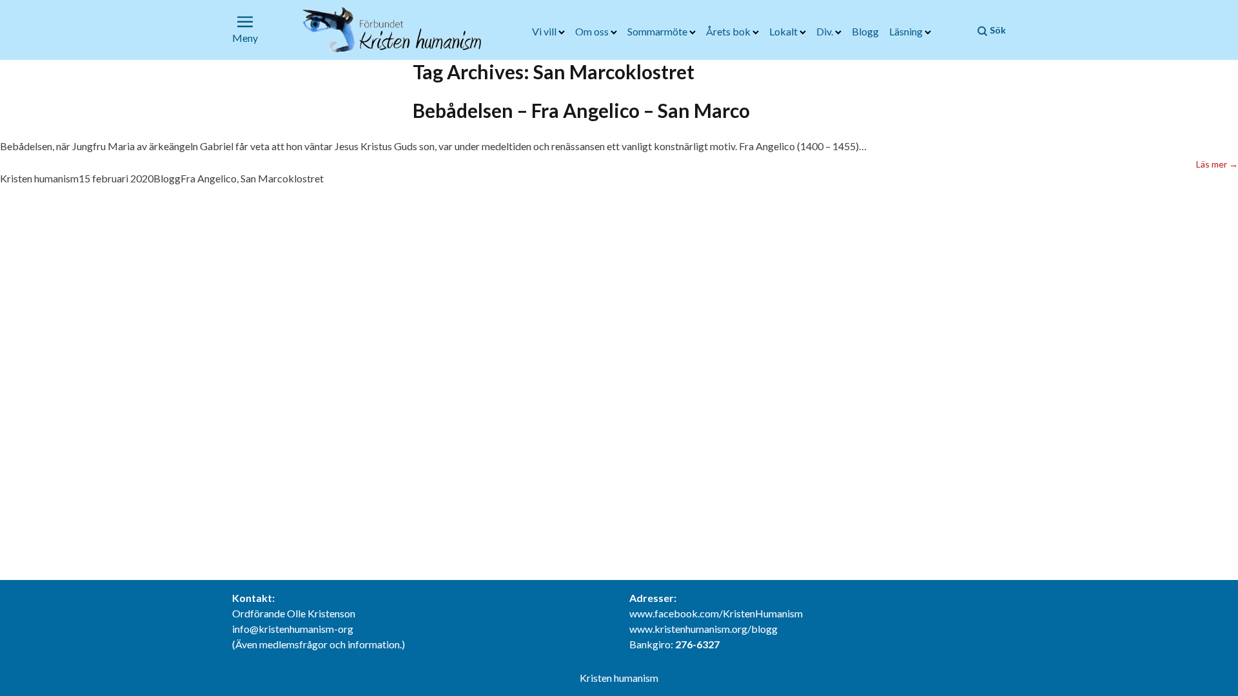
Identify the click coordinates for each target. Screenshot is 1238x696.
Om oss (593, 31)
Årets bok (729, 31)
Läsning (907, 31)
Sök (997, 29)
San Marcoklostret (282, 178)
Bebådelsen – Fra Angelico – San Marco (581, 110)
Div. (825, 31)
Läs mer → (1217, 163)
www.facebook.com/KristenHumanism (716, 613)
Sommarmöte (658, 31)
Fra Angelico (209, 178)
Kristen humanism (39, 178)
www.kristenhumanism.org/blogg (703, 629)
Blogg (865, 31)
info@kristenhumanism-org (292, 629)
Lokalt (784, 31)
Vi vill (545, 31)
